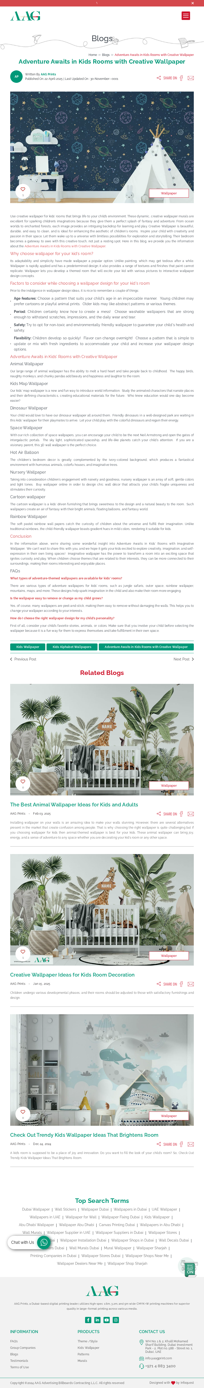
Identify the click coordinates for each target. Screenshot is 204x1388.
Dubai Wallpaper (36, 1209)
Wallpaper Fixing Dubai (121, 1217)
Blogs (106, 55)
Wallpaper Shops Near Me (147, 1256)
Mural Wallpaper (117, 1248)
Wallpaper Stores (162, 1233)
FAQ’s (14, 1341)
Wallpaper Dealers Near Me (79, 1263)
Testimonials (19, 1361)
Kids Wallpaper (27, 647)
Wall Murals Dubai (84, 1248)
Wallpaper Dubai (95, 1209)
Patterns (83, 1354)
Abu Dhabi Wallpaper (36, 1225)
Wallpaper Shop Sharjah (127, 1263)
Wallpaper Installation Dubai (83, 1240)
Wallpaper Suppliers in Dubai (119, 1233)
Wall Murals (32, 1233)
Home (93, 55)
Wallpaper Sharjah (151, 1248)
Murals (82, 1361)
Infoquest (187, 1383)
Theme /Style (88, 1341)
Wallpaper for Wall (81, 1217)
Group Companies (23, 1348)
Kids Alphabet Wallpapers (72, 647)
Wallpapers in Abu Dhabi (160, 1225)
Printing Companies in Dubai (53, 1256)
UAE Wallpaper (164, 1209)
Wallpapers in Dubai (130, 1209)
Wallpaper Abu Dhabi (76, 1225)
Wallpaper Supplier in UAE (69, 1233)
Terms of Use (19, 1367)
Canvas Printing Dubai (117, 1225)
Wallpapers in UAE (45, 1217)
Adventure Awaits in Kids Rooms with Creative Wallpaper (154, 55)
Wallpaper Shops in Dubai (132, 1240)
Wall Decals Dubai (174, 1240)
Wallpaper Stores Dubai (100, 1256)
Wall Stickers (65, 1209)
